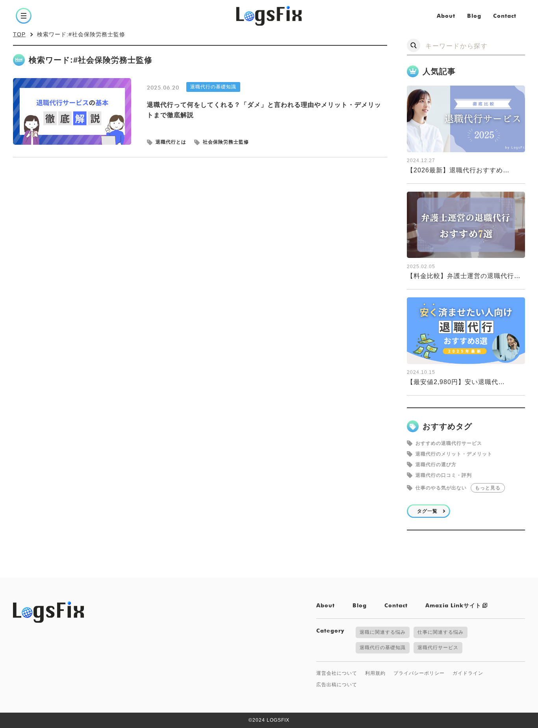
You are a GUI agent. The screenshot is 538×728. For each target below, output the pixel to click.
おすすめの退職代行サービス (449, 443)
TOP (19, 34)
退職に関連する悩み (383, 632)
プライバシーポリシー (419, 673)
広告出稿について (336, 684)
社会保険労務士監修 (226, 142)
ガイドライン (468, 673)
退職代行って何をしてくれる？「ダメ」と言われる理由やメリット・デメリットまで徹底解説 (264, 109)
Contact (504, 16)
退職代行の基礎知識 (213, 87)
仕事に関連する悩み (440, 632)
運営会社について (336, 673)
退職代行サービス (437, 647)
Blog (474, 16)
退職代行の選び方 (436, 464)
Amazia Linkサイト (453, 606)
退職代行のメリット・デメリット (454, 454)
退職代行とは (171, 142)
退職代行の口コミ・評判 (444, 475)
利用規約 (375, 673)
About (446, 16)
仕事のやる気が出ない (441, 488)
